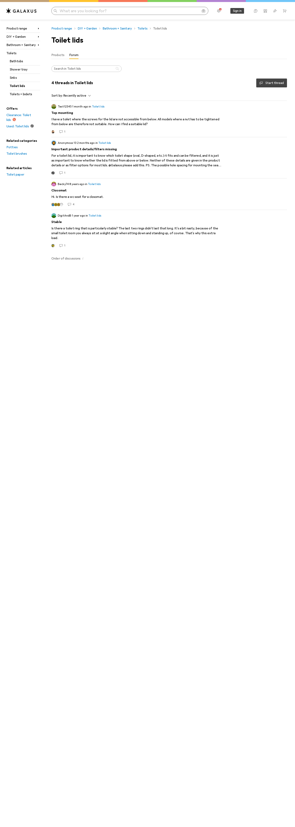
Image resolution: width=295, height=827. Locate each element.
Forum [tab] (73, 55)
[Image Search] (203, 11)
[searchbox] (86, 68)
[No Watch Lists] (275, 11)
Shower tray (18, 69)
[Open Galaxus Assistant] (255, 11)
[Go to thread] (169, 119)
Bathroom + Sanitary (21, 45)
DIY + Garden (16, 37)
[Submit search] (55, 11)
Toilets (11, 53)
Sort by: (57, 96)
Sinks (13, 78)
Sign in (237, 11)
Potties (12, 147)
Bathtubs (16, 61)
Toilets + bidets (21, 94)
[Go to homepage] (21, 11)
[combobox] (76, 95)
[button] (82, 258)
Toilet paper (15, 175)
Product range (16, 29)
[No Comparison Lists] (265, 11)
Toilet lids (17, 86)
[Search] (117, 68)
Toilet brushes (16, 154)
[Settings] (219, 11)
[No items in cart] (284, 11)
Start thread (274, 83)
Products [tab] (57, 55)
